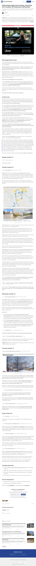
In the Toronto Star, (6, 79)
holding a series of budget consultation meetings (17, 467)
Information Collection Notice (18, 497)
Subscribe (28, 1)
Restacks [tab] (8, 510)
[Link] (0, 60)
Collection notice (23, 559)
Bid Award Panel (8, 330)
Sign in (33, 1)
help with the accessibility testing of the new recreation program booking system (16, 382)
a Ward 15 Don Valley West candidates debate (14, 336)
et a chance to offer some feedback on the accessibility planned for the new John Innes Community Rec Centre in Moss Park (17, 376)
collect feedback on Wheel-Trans (25, 380)
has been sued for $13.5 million (13, 320)
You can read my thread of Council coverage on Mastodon (12, 92)
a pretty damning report (20, 173)
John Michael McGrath (15, 109)
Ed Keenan (12, 79)
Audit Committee (8, 170)
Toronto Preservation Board (9, 403)
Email (9, 485)
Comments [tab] (4, 510)
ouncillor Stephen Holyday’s (24, 83)
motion (31, 83)
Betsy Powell (30, 114)
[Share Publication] (25, 1)
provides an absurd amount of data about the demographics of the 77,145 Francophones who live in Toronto (16, 393)
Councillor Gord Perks (6, 125)
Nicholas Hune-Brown (21, 120)
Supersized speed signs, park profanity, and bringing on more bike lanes (13, 539)
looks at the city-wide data (10, 120)
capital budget (22, 426)
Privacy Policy (24, 497)
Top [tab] (3, 521)
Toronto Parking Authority (9, 448)
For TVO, (9, 109)
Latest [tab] (5, 521)
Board (8, 416)
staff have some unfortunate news (24, 301)
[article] (18, 526)
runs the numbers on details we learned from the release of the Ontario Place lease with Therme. (17, 110)
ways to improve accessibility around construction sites (23, 387)
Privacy (17, 559)
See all (4, 546)
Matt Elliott (6, 12)
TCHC (6, 416)
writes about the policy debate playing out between (21, 124)
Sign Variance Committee (9, 433)
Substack (13, 564)
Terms (20, 559)
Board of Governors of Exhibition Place (12, 423)
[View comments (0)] (6, 15)
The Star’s (26, 114)
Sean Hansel (22, 55)
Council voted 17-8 (6, 67)
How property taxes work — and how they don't (11, 531)
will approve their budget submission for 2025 (14, 451)
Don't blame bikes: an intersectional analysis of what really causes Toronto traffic (14, 524)
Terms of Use (22, 496)
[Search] (23, 1)
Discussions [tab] (8, 521)
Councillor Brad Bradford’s (14, 84)
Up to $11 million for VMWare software (24, 333)
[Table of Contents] (1, 283)
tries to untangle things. (18, 79)
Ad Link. (8, 55)
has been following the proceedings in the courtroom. (18, 115)
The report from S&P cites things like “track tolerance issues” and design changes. (17, 102)
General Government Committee (10, 296)
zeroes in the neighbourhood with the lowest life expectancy (16, 121)
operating (15, 426)
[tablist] (6, 510)
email (24, 485)
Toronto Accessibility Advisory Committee (12, 351)
